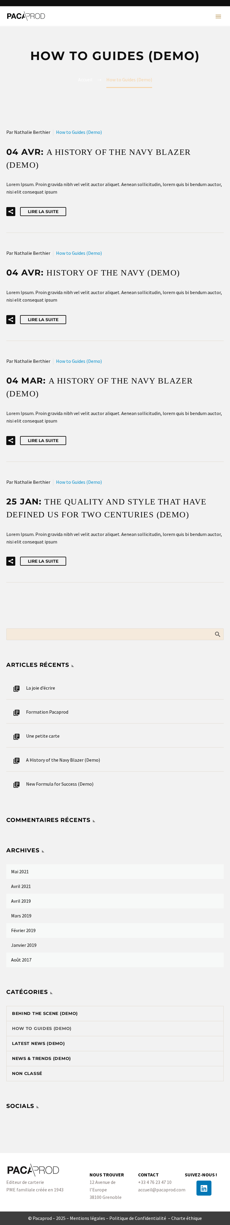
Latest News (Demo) (38, 1043)
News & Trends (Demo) (41, 1058)
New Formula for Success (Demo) (59, 784)
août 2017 (21, 960)
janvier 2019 (24, 945)
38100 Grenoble (106, 1197)
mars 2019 (21, 916)
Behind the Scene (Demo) (45, 1013)
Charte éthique (186, 1218)
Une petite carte (43, 736)
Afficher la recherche (217, 634)
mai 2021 (20, 871)
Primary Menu (218, 16)
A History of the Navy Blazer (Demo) (63, 760)
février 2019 (23, 930)
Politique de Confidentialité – (140, 1218)
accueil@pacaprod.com (161, 1190)
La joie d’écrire (40, 688)
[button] (10, 211)
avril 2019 (21, 901)
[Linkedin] (203, 1188)
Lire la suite (43, 211)
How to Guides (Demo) (79, 132)
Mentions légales (87, 1218)
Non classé (27, 1073)
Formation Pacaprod (47, 712)
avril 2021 (21, 886)
